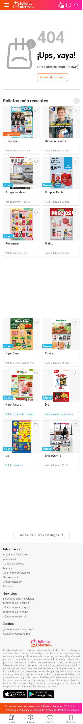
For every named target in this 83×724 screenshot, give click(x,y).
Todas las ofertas (13, 563)
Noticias (8, 586)
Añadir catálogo (12, 581)
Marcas (7, 568)
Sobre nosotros (12, 577)
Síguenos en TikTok (15, 616)
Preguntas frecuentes (15, 554)
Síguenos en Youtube (15, 611)
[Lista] (68, 5)
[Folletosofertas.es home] (23, 5)
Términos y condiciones (17, 710)
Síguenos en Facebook (16, 602)
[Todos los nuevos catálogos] (76, 101)
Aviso (74, 706)
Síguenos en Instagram (16, 607)
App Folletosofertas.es (16, 572)
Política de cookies (68, 710)
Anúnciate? (9, 559)
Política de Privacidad (44, 710)
